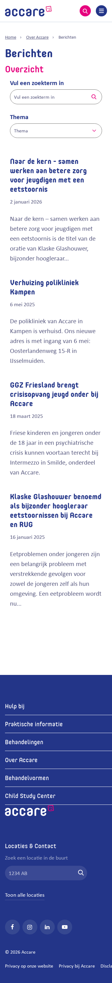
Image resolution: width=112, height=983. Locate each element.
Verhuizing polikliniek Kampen (44, 287)
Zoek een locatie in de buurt (36, 857)
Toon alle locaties (24, 894)
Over (37, 37)
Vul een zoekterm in (37, 82)
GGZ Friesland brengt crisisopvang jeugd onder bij (54, 394)
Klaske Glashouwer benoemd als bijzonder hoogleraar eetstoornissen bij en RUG (55, 510)
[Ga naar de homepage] (28, 10)
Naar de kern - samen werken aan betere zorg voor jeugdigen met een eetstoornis (48, 175)
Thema (19, 116)
